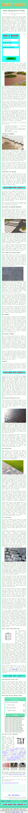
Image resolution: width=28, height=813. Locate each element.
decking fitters (21, 755)
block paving (14, 18)
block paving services (20, 656)
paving (21, 431)
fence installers (10, 750)
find (6, 681)
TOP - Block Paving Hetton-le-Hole (10, 782)
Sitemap (3, 801)
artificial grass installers (13, 758)
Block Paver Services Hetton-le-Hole (12, 695)
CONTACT (20, 8)
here (21, 692)
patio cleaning (14, 749)
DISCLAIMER (24, 8)
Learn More (15, 812)
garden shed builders (15, 757)
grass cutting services (17, 756)
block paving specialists (8, 386)
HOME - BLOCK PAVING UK (14, 795)
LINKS (14, 8)
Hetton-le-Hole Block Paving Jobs (17, 774)
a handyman (4, 755)
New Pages (8, 801)
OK (22, 812)
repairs (19, 599)
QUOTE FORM (14, 669)
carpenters (4, 751)
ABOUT (17, 8)
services (4, 668)
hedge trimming (22, 752)
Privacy (25, 801)
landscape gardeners (11, 759)
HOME (11, 8)
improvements (8, 738)
